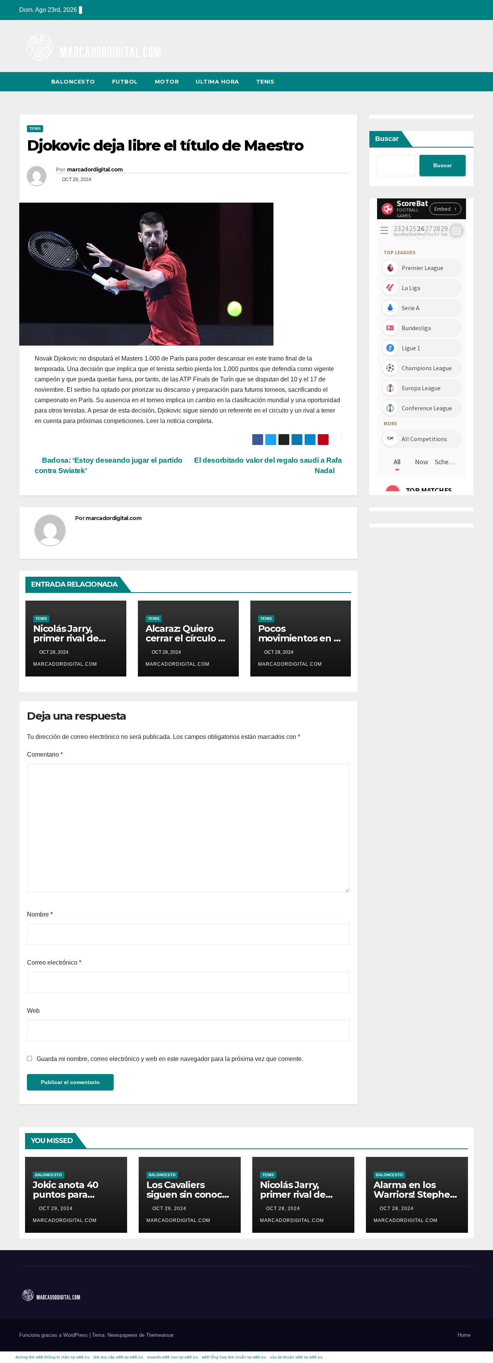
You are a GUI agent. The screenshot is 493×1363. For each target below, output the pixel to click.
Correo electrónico (54, 962)
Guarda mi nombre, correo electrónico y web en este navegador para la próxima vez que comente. (170, 1059)
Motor (167, 81)
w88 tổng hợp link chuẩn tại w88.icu (234, 1357)
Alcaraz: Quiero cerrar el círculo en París (188, 638)
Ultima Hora (217, 81)
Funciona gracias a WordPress (54, 1335)
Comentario (45, 754)
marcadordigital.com (95, 169)
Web (33, 1010)
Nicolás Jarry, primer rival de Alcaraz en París (69, 638)
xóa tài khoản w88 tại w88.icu (296, 1357)
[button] (453, 81)
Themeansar (160, 1335)
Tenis (265, 81)
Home (464, 1335)
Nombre (40, 914)
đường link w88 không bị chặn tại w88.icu (52, 1357)
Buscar (387, 139)
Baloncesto (73, 81)
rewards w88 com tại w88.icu (172, 1357)
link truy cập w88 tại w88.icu (118, 1357)
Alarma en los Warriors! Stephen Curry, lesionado (415, 1194)
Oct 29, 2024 (56, 1208)
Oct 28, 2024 (283, 1208)
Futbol (125, 81)
